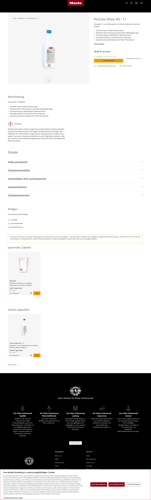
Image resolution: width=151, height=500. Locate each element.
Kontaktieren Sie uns (133, 58)
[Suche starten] (126, 2)
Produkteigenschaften (19, 170)
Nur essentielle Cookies (117, 484)
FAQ (87, 456)
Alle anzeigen (12, 364)
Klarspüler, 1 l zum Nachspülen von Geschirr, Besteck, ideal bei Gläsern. (24, 346)
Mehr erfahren (75, 443)
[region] (75, 484)
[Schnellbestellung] (136, 3)
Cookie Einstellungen (133, 484)
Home (14, 18)
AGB (56, 459)
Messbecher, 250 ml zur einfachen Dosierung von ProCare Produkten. (21, 284)
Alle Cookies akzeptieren (99, 484)
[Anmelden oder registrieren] (131, 3)
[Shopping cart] (141, 3)
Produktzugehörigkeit (19, 195)
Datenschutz (59, 462)
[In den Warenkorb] (36, 293)
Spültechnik (21, 18)
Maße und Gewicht (17, 162)
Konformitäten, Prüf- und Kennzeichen (27, 179)
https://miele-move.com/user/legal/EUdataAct (82, 239)
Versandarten (91, 459)
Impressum (90, 462)
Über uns (58, 456)
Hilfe (56, 466)
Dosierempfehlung (17, 187)
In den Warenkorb (108, 60)
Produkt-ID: (12, 102)
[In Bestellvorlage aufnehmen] (31, 293)
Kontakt (89, 466)
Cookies (20, 498)
